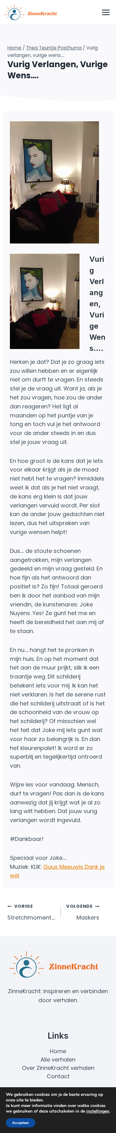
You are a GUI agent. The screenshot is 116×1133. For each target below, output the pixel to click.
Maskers (82, 912)
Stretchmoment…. (31, 912)
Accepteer (20, 1122)
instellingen (97, 1111)
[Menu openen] (105, 12)
